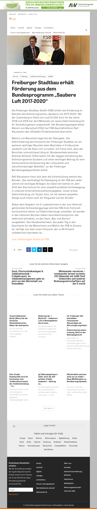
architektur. (41, 480)
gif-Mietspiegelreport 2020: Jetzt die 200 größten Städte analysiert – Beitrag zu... (48, 379)
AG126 (15, 76)
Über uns (67, 463)
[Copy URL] (50, 249)
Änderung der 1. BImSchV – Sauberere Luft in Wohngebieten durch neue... (48, 319)
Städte (50, 76)
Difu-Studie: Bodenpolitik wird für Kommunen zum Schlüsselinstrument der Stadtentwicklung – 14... (19, 380)
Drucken (73, 249)
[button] (86, 30)
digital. (39, 471)
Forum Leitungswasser (45, 484)
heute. (39, 463)
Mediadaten (69, 483)
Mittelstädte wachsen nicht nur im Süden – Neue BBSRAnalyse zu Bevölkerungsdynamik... (77, 379)
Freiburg (24, 76)
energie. (39, 475)
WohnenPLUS (41, 492)
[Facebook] (28, 249)
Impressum (68, 479)
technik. (39, 467)
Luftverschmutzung (37, 76)
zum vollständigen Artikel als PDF (31, 239)
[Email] (45, 249)
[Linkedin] (39, 249)
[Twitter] (34, 249)
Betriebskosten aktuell (45, 488)
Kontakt (67, 467)
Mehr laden (47, 408)
